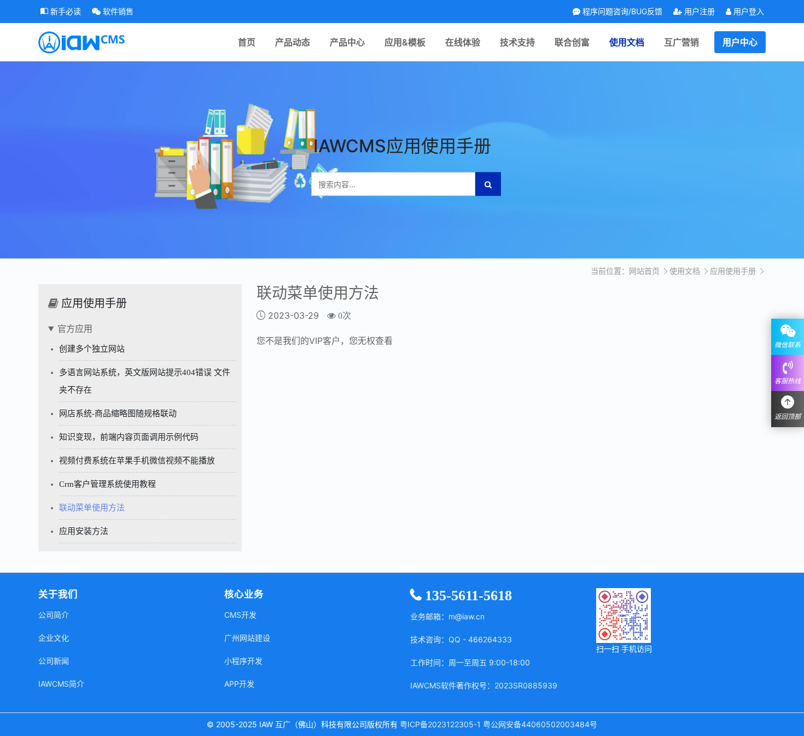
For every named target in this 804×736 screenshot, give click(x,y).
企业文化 (53, 637)
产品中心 (347, 42)
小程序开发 (243, 660)
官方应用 (74, 328)
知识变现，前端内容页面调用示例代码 (129, 437)
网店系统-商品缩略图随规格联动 (118, 413)
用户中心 (740, 42)
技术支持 (517, 42)
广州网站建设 (247, 637)
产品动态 (292, 42)
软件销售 (117, 11)
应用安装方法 (83, 531)
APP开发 (239, 683)
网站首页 (644, 270)
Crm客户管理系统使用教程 (107, 484)
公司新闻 (53, 660)
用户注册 (698, 11)
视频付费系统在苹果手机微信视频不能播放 (137, 460)
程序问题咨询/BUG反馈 (621, 11)
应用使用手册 (733, 270)
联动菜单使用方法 (92, 507)
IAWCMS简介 (61, 683)
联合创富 (572, 42)
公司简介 (53, 614)
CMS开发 (240, 614)
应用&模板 (405, 42)
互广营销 (681, 42)
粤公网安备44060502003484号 (540, 724)
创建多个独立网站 (92, 348)
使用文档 (626, 42)
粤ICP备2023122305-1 (440, 724)
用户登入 (747, 11)
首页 (246, 42)
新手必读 (64, 11)
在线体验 (462, 42)
